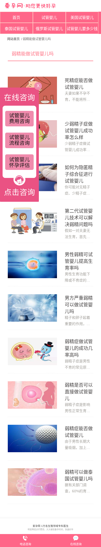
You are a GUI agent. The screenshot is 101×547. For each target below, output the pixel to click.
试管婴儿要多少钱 (82, 28)
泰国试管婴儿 (16, 28)
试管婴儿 (49, 17)
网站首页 (13, 39)
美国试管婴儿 (82, 17)
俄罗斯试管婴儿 (49, 28)
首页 (16, 17)
